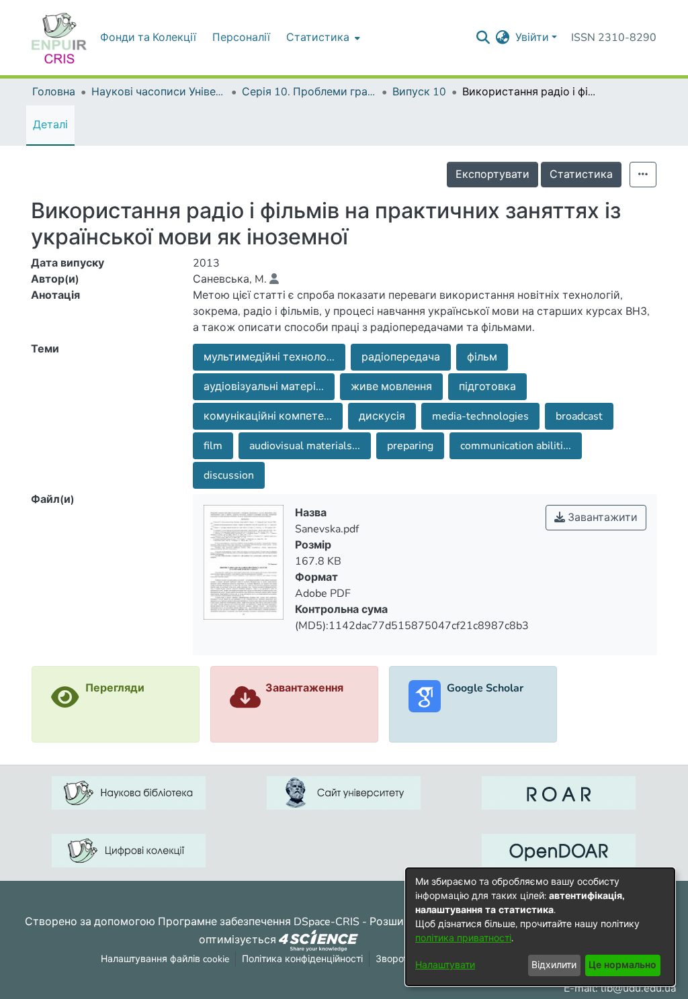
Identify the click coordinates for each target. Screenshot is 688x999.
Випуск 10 (419, 92)
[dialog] (540, 927)
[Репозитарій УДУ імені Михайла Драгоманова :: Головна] (59, 37)
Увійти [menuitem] (532, 37)
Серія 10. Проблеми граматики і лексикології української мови (309, 92)
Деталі (50, 124)
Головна (53, 92)
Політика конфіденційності (302, 959)
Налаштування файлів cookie (165, 959)
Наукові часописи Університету (158, 92)
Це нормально (622, 965)
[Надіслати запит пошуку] (483, 38)
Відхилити (553, 965)
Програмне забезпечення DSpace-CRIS (258, 921)
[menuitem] (322, 37)
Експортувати (492, 174)
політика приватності (463, 938)
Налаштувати (445, 965)
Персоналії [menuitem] (241, 37)
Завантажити (601, 517)
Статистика (581, 174)
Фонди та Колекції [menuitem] (148, 37)
